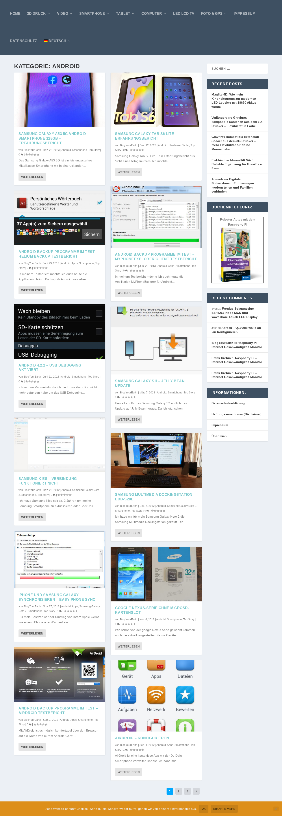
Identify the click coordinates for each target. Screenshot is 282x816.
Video (62, 13)
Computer (151, 13)
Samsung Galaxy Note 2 (181, 505)
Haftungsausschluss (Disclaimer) (237, 414)
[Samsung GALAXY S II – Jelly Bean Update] (156, 340)
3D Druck (36, 13)
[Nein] (276, 809)
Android (66, 150)
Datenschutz (23, 41)
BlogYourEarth (32, 150)
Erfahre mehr (224, 808)
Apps (75, 263)
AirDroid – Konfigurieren (142, 738)
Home (15, 13)
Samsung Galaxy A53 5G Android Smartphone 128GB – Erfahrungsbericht (52, 138)
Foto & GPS (212, 13)
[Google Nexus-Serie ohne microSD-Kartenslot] (156, 574)
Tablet (123, 13)
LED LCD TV (183, 13)
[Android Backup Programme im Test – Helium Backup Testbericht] (59, 218)
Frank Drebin (221, 358)
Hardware (175, 145)
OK (204, 808)
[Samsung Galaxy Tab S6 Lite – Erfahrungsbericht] (156, 100)
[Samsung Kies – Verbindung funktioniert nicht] (59, 444)
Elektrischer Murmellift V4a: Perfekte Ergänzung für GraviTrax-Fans (237, 164)
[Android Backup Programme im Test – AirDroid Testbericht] (59, 674)
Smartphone (92, 13)
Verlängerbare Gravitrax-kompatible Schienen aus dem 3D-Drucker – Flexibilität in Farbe (237, 121)
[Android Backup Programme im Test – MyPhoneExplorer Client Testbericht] (156, 217)
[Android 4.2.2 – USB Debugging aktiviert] (59, 331)
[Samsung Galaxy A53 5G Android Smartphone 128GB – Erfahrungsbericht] (59, 100)
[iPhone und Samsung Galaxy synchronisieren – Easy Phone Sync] (59, 559)
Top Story (94, 150)
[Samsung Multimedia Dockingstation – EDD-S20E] (156, 460)
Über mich (219, 436)
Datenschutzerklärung (228, 403)
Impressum (244, 13)
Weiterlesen (32, 177)
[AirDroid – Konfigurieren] (156, 696)
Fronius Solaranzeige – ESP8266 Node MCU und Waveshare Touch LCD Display (235, 312)
